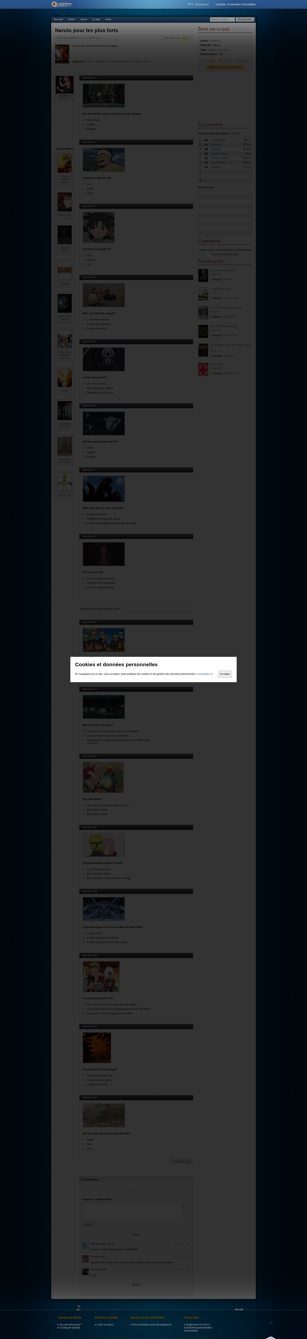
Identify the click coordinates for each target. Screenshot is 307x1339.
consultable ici (204, 674)
